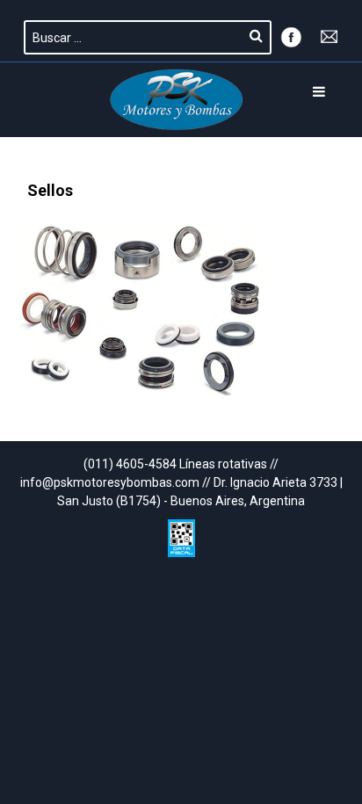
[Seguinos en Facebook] (291, 35)
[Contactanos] (329, 35)
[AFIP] (181, 534)
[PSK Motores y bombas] (177, 99)
